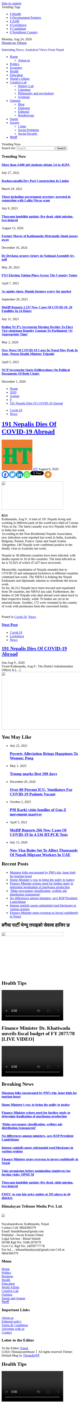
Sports (14, 119)
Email (24, 1348)
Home (14, 56)
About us (24, 60)
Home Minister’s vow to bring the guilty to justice (42, 880)
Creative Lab (18, 82)
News (13, 414)
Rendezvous (26, 115)
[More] (48, 474)
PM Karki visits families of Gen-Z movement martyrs (38, 812)
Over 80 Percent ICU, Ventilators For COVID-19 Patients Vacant (41, 791)
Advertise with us (13, 1329)
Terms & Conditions (15, 1325)
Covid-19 (16, 410)
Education (16, 75)
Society (14, 122)
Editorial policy (12, 1321)
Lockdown (17, 636)
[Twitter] (12, 474)
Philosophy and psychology (36, 93)
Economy (16, 67)
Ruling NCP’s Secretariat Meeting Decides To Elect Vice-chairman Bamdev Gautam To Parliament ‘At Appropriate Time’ (37, 330)
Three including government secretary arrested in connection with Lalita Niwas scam (36, 198)
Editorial (23, 111)
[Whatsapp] (26, 474)
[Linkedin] (19, 474)
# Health (15, 14)
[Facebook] (5, 474)
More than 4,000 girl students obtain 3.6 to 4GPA (36, 164)
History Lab (26, 86)
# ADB (14, 21)
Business (7, 1276)
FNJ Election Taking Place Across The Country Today (40, 275)
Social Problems (28, 130)
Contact (7, 1332)
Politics (14, 64)
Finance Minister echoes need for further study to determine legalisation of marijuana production (41, 885)
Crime (22, 126)
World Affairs (10, 1287)
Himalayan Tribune (14, 43)
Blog (21, 104)
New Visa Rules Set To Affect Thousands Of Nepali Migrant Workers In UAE (44, 852)
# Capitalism (18, 28)
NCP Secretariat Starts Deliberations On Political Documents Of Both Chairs (36, 371)
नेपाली (13, 137)
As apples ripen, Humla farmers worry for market (36, 291)
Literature (24, 89)
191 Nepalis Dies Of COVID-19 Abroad (29, 427)
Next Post (10, 625)
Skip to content (11, 3)
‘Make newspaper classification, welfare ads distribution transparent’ (38, 892)
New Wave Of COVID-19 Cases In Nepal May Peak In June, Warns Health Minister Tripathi (40, 352)
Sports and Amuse (13, 1298)
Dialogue (24, 108)
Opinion (15, 100)
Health (14, 71)
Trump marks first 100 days (33, 774)
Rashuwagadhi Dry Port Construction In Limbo (35, 181)
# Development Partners (25, 17)
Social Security (28, 133)
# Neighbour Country (24, 32)
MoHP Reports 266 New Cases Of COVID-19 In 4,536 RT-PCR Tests (39, 832)
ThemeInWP (31, 1355)
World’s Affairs (20, 78)
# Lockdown (18, 25)
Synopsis (24, 97)
